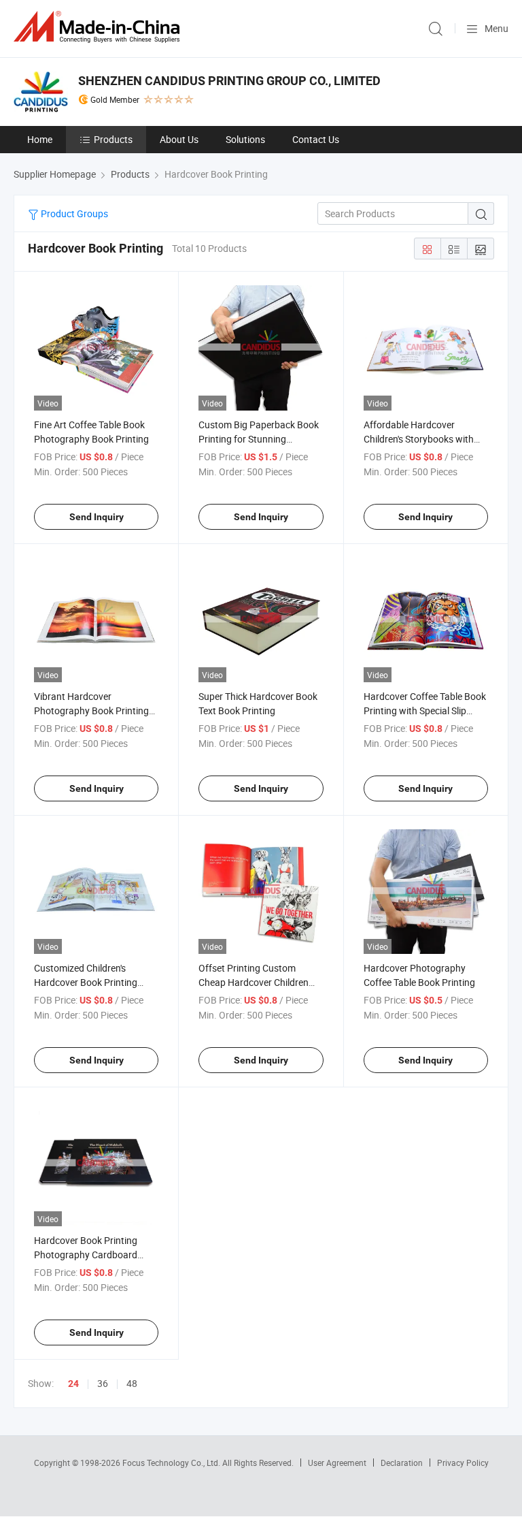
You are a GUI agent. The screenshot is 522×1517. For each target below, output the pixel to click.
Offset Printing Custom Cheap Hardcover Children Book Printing (253, 982)
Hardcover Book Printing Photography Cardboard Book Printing (85, 1254)
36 (102, 1383)
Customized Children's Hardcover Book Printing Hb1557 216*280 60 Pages (91, 982)
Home (39, 139)
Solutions (245, 139)
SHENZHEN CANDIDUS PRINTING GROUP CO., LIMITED (229, 81)
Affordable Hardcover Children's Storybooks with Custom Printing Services (419, 439)
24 (73, 1383)
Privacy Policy (463, 1462)
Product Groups (73, 213)
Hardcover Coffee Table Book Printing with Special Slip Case (425, 710)
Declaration (402, 1462)
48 (131, 1383)
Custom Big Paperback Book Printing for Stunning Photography (258, 439)
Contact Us (315, 139)
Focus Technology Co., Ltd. (172, 1462)
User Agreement (337, 1462)
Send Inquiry (96, 516)
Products (113, 139)
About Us (179, 139)
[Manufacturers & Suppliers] (99, 27)
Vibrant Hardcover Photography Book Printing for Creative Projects (91, 710)
